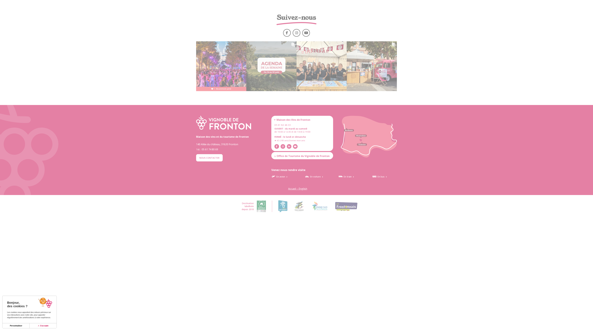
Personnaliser (16, 326)
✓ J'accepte (43, 326)
